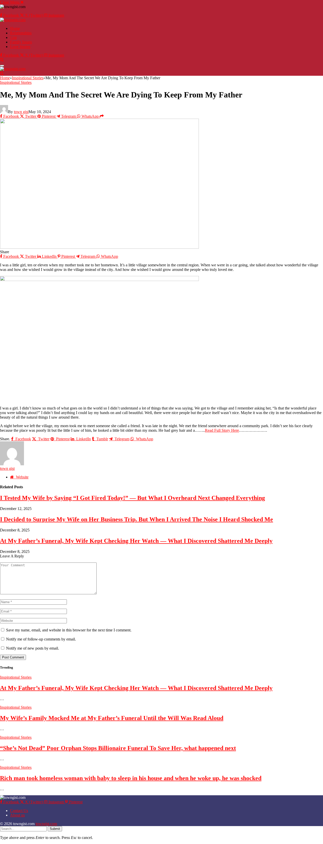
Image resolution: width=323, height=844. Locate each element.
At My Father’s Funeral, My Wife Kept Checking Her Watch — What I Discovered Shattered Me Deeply (136, 541)
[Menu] (2, 65)
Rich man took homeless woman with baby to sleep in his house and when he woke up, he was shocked (130, 778)
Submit (55, 829)
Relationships (21, 33)
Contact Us (19, 810)
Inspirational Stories (16, 82)
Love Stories (20, 46)
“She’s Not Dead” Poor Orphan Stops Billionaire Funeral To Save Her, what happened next (118, 748)
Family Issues (21, 42)
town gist (21, 112)
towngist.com (46, 824)
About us (17, 815)
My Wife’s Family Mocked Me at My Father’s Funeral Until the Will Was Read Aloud (111, 718)
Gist (13, 37)
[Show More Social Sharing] (102, 116)
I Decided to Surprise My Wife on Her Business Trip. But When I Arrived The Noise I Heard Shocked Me (136, 519)
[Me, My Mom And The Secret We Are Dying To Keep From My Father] (99, 247)
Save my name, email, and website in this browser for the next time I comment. (68, 630)
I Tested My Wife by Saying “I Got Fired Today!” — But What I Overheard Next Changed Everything (132, 498)
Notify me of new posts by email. (32, 648)
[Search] (2, 60)
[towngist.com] (12, 20)
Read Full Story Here (222, 430)
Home (15, 28)
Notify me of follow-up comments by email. (41, 639)
